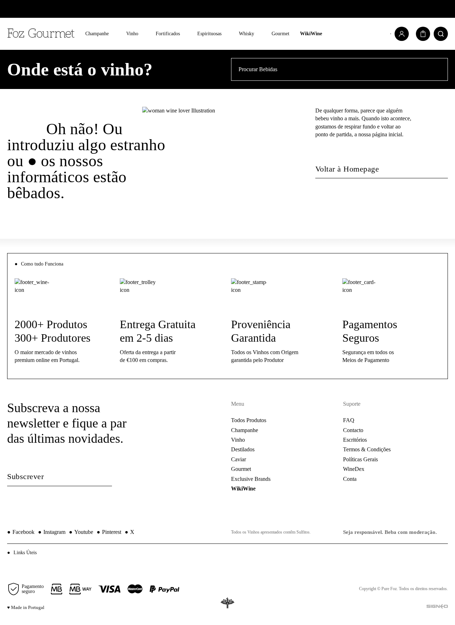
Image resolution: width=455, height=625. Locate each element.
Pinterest (109, 532)
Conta (350, 479)
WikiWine (311, 33)
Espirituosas (209, 33)
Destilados (243, 449)
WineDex (353, 469)
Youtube (81, 532)
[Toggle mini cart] (423, 34)
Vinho (132, 33)
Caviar (238, 459)
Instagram (51, 532)
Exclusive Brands (251, 479)
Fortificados (168, 33)
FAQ (348, 420)
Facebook (20, 532)
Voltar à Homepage (347, 168)
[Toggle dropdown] (114, 34)
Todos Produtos (248, 420)
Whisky (246, 33)
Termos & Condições (367, 449)
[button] (227, 552)
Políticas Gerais (360, 459)
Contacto (353, 430)
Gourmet (280, 33)
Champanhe (97, 33)
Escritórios (355, 440)
